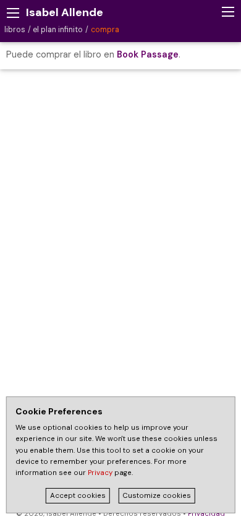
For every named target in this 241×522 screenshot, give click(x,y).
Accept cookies (78, 495)
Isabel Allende (64, 12)
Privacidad (206, 513)
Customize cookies (156, 495)
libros (14, 30)
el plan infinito (58, 30)
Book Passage (148, 54)
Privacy (100, 472)
